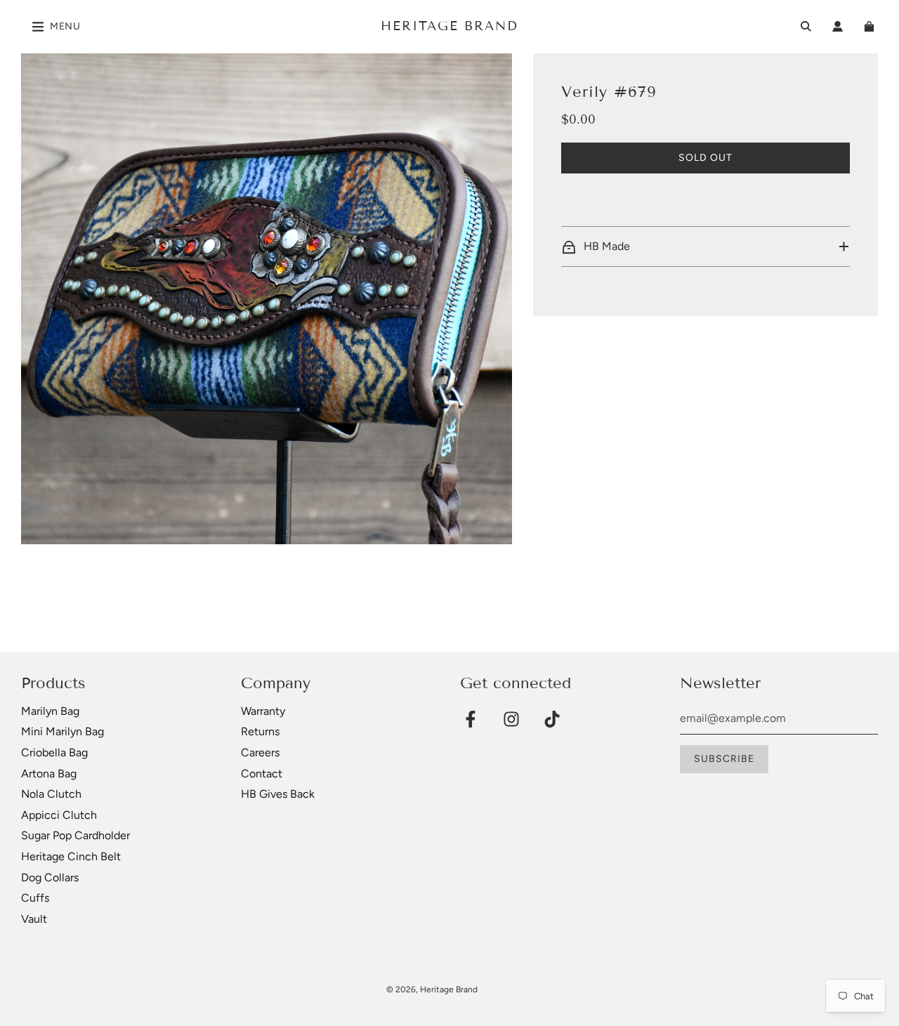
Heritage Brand (449, 26)
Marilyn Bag (50, 711)
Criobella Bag (54, 752)
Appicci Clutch (59, 815)
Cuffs (35, 898)
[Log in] (837, 26)
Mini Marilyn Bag (62, 731)
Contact (261, 773)
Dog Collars (50, 877)
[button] (705, 246)
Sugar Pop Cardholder (75, 835)
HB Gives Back (278, 794)
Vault (34, 919)
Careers (260, 752)
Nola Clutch (51, 794)
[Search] (806, 26)
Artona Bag (49, 773)
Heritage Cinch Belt (71, 856)
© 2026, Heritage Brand (432, 989)
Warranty (263, 711)
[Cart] (870, 26)
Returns (260, 731)
